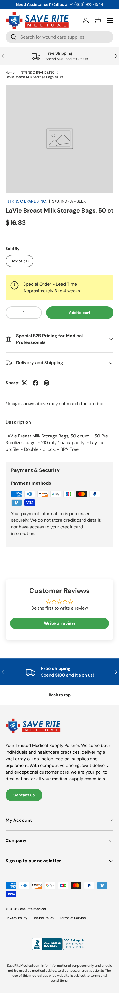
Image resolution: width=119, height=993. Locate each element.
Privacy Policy (16, 918)
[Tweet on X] (24, 382)
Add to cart (79, 312)
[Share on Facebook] (35, 382)
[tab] (18, 422)
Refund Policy (43, 918)
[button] (98, 20)
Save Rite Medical (32, 909)
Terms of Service (73, 918)
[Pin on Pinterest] (46, 382)
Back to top (60, 694)
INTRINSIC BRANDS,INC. (37, 72)
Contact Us (24, 794)
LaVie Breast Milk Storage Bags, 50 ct (34, 77)
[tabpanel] (59, 443)
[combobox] (59, 37)
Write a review (59, 623)
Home (10, 72)
